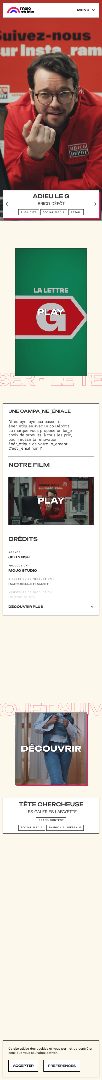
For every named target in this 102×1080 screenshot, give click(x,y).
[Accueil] (20, 10)
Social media (54, 212)
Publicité (29, 212)
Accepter (23, 1066)
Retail (76, 212)
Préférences (62, 1066)
